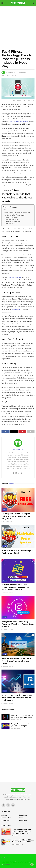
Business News (6, 818)
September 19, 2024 (17, 719)
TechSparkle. (6, 864)
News (7, 48)
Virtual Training (11, 224)
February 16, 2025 (7, 521)
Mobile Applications (13, 219)
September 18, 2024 (7, 592)
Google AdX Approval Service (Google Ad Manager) (22, 725)
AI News (4, 815)
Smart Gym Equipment (13, 221)
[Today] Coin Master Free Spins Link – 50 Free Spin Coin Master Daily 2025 (16, 516)
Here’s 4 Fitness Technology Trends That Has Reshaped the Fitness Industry (17, 214)
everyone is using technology (19, 121)
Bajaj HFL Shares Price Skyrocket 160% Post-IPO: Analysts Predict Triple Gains (17, 697)
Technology (23, 820)
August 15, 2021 (23, 72)
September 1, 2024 (17, 728)
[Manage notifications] (32, 864)
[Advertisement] (18, 26)
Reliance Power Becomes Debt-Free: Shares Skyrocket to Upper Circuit (16, 661)
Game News (23, 815)
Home (3, 48)
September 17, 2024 (7, 629)
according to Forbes (14, 277)
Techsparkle (11, 72)
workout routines (17, 309)
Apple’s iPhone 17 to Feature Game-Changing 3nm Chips (22, 716)
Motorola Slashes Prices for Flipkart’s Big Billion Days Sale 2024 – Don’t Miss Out (15, 587)
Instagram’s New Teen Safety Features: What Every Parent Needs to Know (18, 624)
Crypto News (6, 820)
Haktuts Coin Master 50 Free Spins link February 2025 (23, 841)
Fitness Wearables (12, 217)
